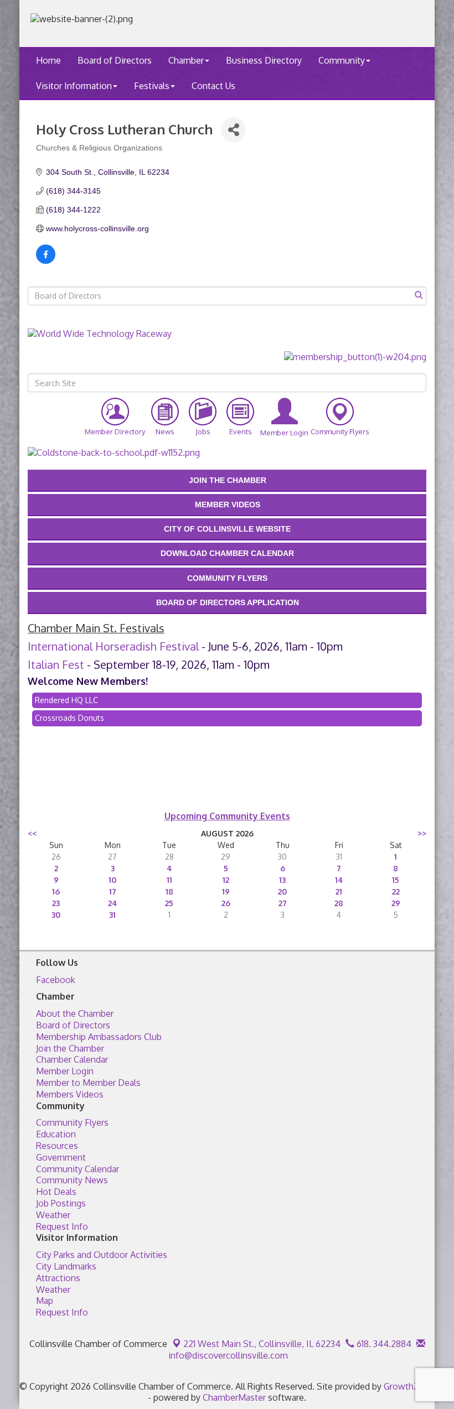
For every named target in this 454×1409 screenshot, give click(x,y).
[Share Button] (233, 129)
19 (226, 891)
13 (282, 880)
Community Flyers (72, 1122)
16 (56, 891)
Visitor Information (74, 85)
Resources (57, 1145)
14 (339, 880)
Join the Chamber (70, 1048)
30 (55, 914)
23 (56, 903)
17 (112, 891)
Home (48, 60)
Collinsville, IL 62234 (262, 1343)
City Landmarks (66, 1266)
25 (169, 903)
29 (395, 903)
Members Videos (70, 1094)
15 (395, 880)
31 (112, 914)
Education (56, 1134)
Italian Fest (56, 664)
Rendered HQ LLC (66, 700)
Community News (72, 1180)
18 (169, 891)
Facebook (55, 979)
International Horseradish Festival (113, 646)
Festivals (151, 85)
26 (225, 903)
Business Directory (264, 60)
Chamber (186, 60)
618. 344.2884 (382, 1343)
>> (421, 833)
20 (282, 891)
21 (339, 891)
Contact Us (213, 85)
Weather (53, 1214)
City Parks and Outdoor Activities (101, 1254)
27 (282, 903)
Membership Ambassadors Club (99, 1036)
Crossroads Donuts (69, 717)
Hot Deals (56, 1191)
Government (61, 1157)
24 (112, 903)
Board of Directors (115, 60)
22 (396, 891)
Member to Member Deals (88, 1082)
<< (32, 833)
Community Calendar (77, 1168)
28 (338, 903)
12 (226, 880)
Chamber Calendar (72, 1059)
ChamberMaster (234, 1397)
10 (112, 880)
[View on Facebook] (45, 261)
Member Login (65, 1071)
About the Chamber (75, 1013)
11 (169, 880)
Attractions (58, 1277)
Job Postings (61, 1203)
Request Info (62, 1226)
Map (44, 1300)
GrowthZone (409, 1386)
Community (341, 60)
